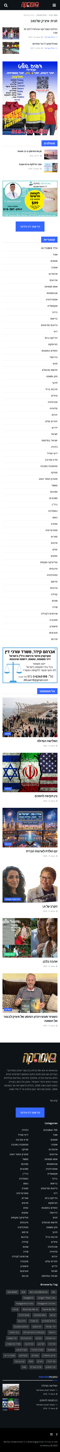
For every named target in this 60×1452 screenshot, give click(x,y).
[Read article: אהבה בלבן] (30, 938)
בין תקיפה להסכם (46, 796)
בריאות (54, 318)
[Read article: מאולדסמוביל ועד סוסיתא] (10, 48)
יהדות (55, 414)
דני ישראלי (50, 1326)
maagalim (29, 1297)
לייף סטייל (52, 453)
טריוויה (52, 1344)
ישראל (54, 434)
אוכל (55, 254)
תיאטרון (54, 626)
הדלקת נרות (51, 337)
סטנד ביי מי (9, 1355)
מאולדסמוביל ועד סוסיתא (45, 43)
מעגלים (35, 1355)
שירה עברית (35, 1367)
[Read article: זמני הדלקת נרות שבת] (51, 167)
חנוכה (38, 1338)
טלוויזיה (54, 408)
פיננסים (53, 568)
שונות (55, 600)
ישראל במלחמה (50, 440)
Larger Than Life (46, 1297)
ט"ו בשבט (12, 1338)
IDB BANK (12, 1292)
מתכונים (53, 498)
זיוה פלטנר (14, 1332)
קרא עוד (54, 1100)
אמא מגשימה (51, 286)
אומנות (54, 260)
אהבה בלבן (50, 961)
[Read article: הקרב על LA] (30, 883)
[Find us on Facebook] (57, 1434)
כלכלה (54, 446)
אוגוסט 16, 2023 (34, 37)
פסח (31, 1361)
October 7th (49, 248)
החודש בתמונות (50, 350)
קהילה (54, 594)
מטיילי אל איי (37, 1349)
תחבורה (54, 620)
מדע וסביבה (51, 459)
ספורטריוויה (52, 530)
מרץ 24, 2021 (35, 48)
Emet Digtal (33, 1441)
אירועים (54, 280)
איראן (52, 1315)
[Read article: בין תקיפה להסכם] (30, 772)
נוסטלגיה (53, 510)
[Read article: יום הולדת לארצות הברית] (30, 827)
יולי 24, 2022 (35, 156)
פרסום (54, 581)
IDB (23, 1292)
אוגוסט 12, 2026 (49, 966)
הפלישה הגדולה (47, 741)
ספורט (54, 523)
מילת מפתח (41, 15)
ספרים (54, 536)
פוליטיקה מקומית (49, 562)
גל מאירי (34, 1321)
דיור (55, 331)
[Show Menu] (54, 5)
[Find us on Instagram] (51, 1434)
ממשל (55, 485)
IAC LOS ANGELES (39, 1292)
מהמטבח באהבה (49, 466)
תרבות (54, 639)
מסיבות (54, 491)
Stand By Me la (30, 1309)
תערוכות (53, 632)
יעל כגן (41, 1344)
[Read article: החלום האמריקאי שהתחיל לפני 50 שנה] (10, 33)
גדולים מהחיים (48, 1321)
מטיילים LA (21, 1349)
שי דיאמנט (50, 1367)
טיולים (54, 395)
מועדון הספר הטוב (48, 478)
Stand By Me (48, 1309)
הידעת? (54, 357)
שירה (55, 607)
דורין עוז (22, 1321)
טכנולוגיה (53, 402)
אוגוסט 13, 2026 (49, 746)
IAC (53, 1292)
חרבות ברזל (51, 389)
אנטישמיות (52, 293)
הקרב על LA (50, 906)
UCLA (15, 1309)
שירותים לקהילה (49, 613)
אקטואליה (52, 305)
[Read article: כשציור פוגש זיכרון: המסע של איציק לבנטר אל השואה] (30, 993)
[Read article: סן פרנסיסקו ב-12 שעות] (51, 154)
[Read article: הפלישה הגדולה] (30, 717)
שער (24, 1367)
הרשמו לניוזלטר (30, 226)
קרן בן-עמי (19, 1361)
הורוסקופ (53, 344)
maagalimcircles (24, 1303)
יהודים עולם (51, 421)
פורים (40, 1361)
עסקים (54, 555)
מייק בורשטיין (49, 1355)
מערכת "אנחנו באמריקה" (45, 1390)
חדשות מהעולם (50, 370)
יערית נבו (29, 1344)
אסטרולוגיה (52, 299)
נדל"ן (55, 504)
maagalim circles (46, 1303)
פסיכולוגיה (52, 575)
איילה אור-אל (49, 37)
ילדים (55, 427)
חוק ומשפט (52, 376)
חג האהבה (50, 1338)
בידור (55, 312)
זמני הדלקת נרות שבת (30, 164)
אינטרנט (53, 273)
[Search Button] (6, 5)
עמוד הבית (53, 15)
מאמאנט (51, 1349)
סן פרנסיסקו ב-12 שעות (30, 151)
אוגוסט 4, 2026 (34, 168)
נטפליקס (23, 1355)
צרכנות (54, 587)
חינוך (55, 382)
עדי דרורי (51, 1361)
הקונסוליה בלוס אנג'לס (34, 1332)
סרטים (54, 543)
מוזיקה (54, 472)
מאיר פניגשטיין (13, 1344)
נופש (55, 517)
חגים (55, 363)
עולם (55, 549)
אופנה (54, 267)
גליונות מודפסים (49, 325)
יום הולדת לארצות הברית (42, 851)
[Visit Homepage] (30, 5)
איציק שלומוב (28, 15)
